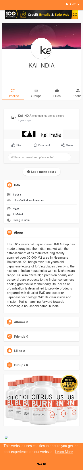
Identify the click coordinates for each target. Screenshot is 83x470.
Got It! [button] (41, 464)
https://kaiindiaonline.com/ (28, 200)
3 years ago (24, 120)
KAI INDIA (41, 65)
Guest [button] (72, 4)
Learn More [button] (64, 452)
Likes (18, 350)
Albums (19, 322)
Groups (19, 365)
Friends (19, 336)
